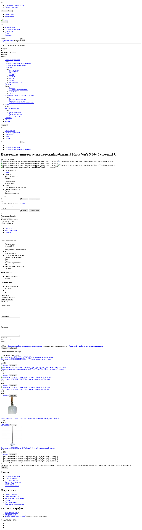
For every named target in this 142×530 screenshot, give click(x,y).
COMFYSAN (14, 71)
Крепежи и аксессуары (17, 101)
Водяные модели (11, 478)
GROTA (12, 76)
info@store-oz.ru (10, 515)
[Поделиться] (1, 201)
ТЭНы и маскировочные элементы (21, 103)
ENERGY (12, 73)
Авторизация (9, 14)
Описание (8, 228)
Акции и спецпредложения (14, 498)
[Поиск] (24, 142)
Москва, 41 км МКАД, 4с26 (15, 516)
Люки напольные (15, 112)
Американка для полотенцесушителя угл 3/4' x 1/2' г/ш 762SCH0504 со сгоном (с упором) (32, 369)
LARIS (11, 78)
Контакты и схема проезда (14, 5)
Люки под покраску (16, 116)
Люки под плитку (15, 114)
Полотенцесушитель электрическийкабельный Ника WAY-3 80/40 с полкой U (30, 456)
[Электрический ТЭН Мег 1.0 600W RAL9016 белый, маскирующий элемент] (12, 446)
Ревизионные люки (12, 108)
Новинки (8, 35)
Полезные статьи (11, 502)
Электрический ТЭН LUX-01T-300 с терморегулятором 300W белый (25, 379)
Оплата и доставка (11, 7)
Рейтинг (4, 338)
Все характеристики (12, 193)
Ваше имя (4, 302)
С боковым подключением (18, 90)
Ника (7, 172)
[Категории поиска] (1, 24)
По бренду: (9, 67)
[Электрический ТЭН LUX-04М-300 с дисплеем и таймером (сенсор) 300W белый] (12, 417)
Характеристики (11, 230)
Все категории (10, 27)
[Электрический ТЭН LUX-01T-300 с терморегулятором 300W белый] (26, 377)
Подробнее (5, 365)
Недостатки (5, 316)
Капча (3, 342)
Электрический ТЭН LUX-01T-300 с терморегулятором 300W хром (25, 389)
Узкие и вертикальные (13, 482)
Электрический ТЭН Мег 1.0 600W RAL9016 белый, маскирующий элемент (28, 448)
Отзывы (8, 232)
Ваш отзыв (5, 327)
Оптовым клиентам (12, 496)
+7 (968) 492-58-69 (7, 41)
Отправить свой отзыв (9, 348)
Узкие (11, 93)
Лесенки (12, 88)
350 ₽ (23, 203)
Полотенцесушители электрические (18, 63)
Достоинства (5, 306)
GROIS (11, 75)
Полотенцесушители (12, 29)
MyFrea (11, 80)
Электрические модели (13, 480)
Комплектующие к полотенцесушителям (19, 95)
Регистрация (9, 16)
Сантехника (9, 31)
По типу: (8, 84)
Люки (7, 33)
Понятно (4, 467)
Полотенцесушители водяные (15, 65)
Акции (7, 120)
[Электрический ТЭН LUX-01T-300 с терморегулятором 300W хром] (25, 387)
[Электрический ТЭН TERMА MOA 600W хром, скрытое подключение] (27, 357)
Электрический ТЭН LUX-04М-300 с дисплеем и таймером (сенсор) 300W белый (30, 418)
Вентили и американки (17, 99)
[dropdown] (1, 2)
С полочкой (13, 91)
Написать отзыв (7, 299)
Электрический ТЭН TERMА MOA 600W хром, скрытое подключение (26, 359)
